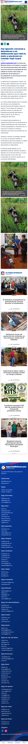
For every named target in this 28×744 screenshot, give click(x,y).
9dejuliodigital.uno (6, 591)
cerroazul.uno (5, 516)
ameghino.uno (5, 709)
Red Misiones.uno (6, 481)
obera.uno (4, 679)
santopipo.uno (5, 699)
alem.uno (4, 509)
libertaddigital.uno (6, 630)
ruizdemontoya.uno (6, 650)
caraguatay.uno (5, 656)
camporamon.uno (6, 671)
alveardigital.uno (6, 669)
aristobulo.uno (5, 541)
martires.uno (5, 561)
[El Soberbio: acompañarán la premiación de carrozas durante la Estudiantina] (14, 293)
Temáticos (17, 742)
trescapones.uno (6, 535)
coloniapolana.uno (6, 689)
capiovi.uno (4, 640)
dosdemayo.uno (5, 545)
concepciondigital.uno (7, 582)
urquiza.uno (4, 701)
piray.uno (4, 660)
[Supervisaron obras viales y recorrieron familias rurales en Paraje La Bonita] (14, 365)
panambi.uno (5, 681)
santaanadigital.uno (6, 565)
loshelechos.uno (6, 677)
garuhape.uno (5, 644)
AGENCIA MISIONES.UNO (8, 63)
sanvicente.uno (5, 621)
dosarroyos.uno (5, 518)
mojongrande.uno (6, 713)
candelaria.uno (5, 555)
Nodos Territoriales (6, 490)
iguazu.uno (4, 628)
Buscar (24, 742)
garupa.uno (4, 574)
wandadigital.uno (6, 634)
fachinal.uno (4, 572)
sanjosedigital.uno (6, 533)
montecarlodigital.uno (7, 658)
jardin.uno (4, 693)
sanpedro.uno (5, 724)
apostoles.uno (5, 529)
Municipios (10, 742)
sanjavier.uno (5, 715)
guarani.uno (4, 675)
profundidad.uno (6, 563)
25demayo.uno (5, 498)
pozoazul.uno (5, 722)
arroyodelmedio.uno (7, 512)
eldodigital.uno (5, 595)
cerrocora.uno (5, 557)
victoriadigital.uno (6, 598)
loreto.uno (4, 559)
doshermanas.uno (6, 607)
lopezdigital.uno (5, 520)
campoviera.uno (6, 673)
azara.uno (4, 531)
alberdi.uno (4, 667)
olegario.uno (4, 522)
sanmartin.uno (5, 682)
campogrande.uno (6, 543)
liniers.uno (4, 596)
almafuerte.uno (5, 511)
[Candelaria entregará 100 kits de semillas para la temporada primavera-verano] (14, 400)
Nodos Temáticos (6, 492)
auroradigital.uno (6, 502)
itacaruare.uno (5, 711)
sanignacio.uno (5, 697)
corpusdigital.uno (6, 691)
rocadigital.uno (5, 695)
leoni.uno (4, 646)
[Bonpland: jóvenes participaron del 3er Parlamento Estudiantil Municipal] (14, 436)
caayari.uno (4, 514)
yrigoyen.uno (5, 703)
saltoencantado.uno (7, 547)
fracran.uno (4, 619)
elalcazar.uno (5, 642)
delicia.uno (4, 593)
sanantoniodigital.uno (7, 611)
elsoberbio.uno (5, 617)
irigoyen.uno (4, 609)
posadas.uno (5, 576)
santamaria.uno (5, 584)
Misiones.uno (5, 483)
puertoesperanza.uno (7, 632)
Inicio (3, 742)
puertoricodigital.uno (7, 648)
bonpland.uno (5, 553)
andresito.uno (5, 605)
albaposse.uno (5, 500)
